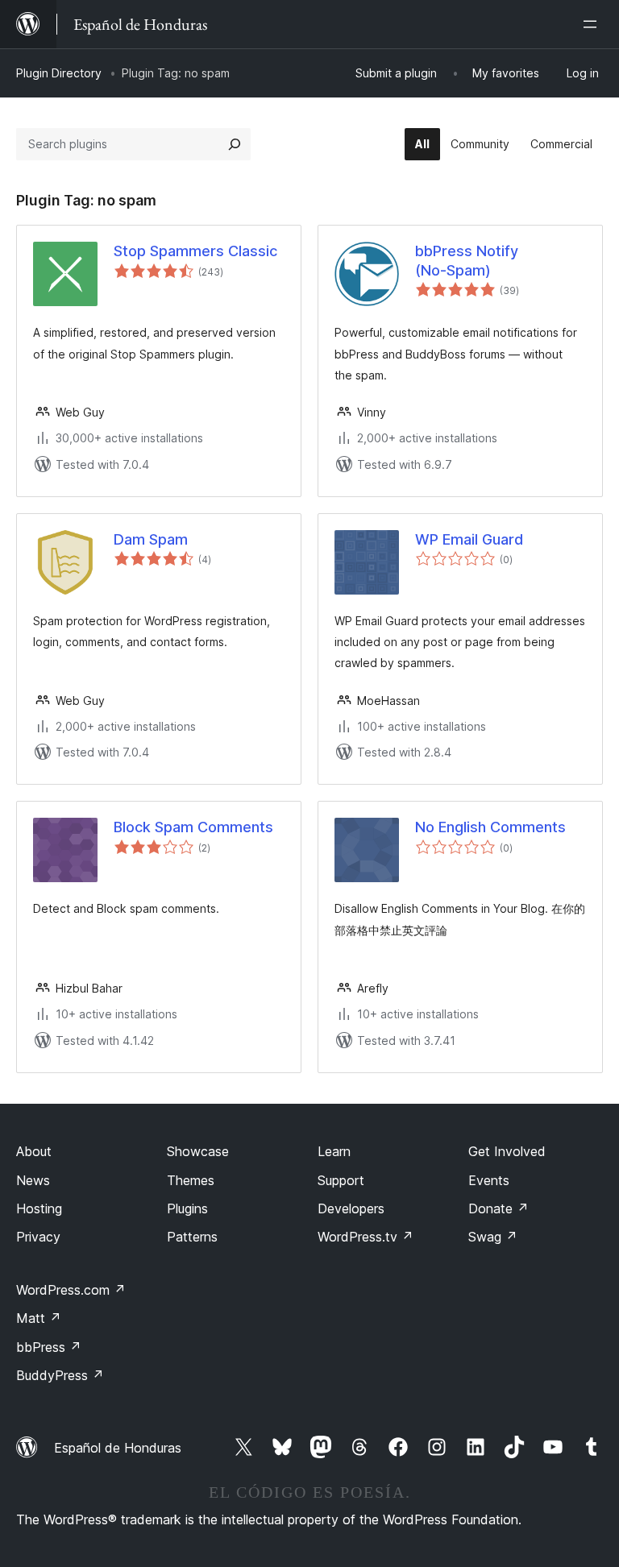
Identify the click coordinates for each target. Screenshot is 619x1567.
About (34, 1151)
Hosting (39, 1208)
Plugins (187, 1208)
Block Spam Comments (193, 827)
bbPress (48, 1347)
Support (341, 1180)
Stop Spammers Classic (195, 251)
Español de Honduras (117, 1448)
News (33, 1180)
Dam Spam (151, 539)
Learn (334, 1151)
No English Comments (490, 827)
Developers (351, 1208)
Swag (492, 1237)
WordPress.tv (365, 1237)
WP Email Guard (469, 539)
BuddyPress (60, 1375)
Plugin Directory (59, 73)
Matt (38, 1318)
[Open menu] (593, 24)
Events (488, 1180)
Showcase (198, 1151)
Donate (498, 1208)
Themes (190, 1180)
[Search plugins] (234, 144)
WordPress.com (71, 1290)
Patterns (192, 1237)
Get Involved (507, 1151)
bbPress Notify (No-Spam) (466, 260)
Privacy (38, 1237)
